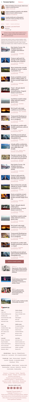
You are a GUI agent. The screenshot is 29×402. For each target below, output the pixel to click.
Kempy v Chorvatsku (5, 340)
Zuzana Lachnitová (17, 54)
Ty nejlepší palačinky (19, 326)
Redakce (10, 375)
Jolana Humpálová (17, 162)
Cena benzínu (11, 355)
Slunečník (6, 360)
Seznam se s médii (6, 381)
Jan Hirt (17, 316)
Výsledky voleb (4, 316)
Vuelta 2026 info (18, 312)
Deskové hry (18, 367)
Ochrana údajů (21, 375)
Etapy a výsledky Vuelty (20, 314)
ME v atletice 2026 (5, 331)
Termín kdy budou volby (6, 318)
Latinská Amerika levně (6, 347)
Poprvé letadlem (4, 342)
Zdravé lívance (18, 330)
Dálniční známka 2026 (20, 342)
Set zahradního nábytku (19, 360)
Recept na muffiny (19, 328)
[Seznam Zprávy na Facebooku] (8, 388)
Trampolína (23, 358)
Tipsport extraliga (5, 330)
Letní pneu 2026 (18, 340)
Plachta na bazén (16, 358)
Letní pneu (12, 367)
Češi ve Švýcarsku (5, 345)
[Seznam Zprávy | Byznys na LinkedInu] (21, 388)
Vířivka (17, 362)
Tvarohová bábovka (19, 331)
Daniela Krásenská (11, 20)
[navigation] (2, 2)
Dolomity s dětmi (4, 349)
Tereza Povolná (10, 8)
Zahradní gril (12, 362)
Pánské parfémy (17, 369)
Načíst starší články (14, 261)
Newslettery (23, 381)
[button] (3, 7)
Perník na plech (18, 335)
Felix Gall (17, 319)
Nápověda (22, 373)
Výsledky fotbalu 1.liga (5, 328)
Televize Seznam (19, 379)
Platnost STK (18, 349)
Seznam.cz (20, 2)
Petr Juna (22, 150)
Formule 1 (3, 333)
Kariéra (17, 373)
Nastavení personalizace (18, 383)
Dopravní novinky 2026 (20, 344)
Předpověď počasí (21, 353)
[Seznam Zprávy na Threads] (18, 388)
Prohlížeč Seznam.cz (10, 379)
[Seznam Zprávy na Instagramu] (14, 388)
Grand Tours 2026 (19, 321)
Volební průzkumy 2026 (6, 314)
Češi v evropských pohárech (21, 355)
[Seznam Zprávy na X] (11, 388)
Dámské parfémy (5, 367)
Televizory (24, 367)
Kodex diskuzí (15, 381)
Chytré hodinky (10, 369)
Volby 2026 (3, 312)
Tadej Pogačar (18, 318)
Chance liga (3, 326)
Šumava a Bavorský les (6, 344)
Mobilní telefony (15, 365)
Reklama (15, 375)
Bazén (11, 358)
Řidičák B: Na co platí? (19, 345)
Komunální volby (4, 321)
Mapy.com (14, 353)
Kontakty (5, 375)
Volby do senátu (4, 319)
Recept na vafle (18, 333)
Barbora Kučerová (11, 14)
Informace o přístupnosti (14, 376)
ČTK (20, 111)
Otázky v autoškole (19, 347)
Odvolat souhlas (8, 383)
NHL (2, 335)
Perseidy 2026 (5, 355)
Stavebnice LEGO (23, 365)
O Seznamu (12, 373)
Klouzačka (11, 360)
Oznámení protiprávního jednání (14, 378)
